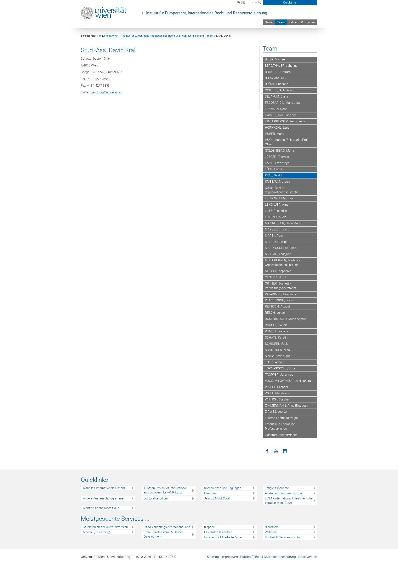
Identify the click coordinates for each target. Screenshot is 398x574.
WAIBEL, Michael (276, 387)
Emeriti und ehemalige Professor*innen (280, 426)
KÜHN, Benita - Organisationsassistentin (281, 190)
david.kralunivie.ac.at (106, 92)
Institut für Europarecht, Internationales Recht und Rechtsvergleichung (206, 13)
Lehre (293, 22)
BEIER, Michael (275, 59)
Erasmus (210, 493)
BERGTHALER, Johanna (281, 66)
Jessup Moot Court (217, 498)
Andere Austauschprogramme (103, 498)
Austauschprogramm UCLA (283, 493)
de (242, 2)
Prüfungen (308, 22)
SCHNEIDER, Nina (277, 350)
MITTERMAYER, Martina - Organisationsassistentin (282, 262)
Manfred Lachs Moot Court (101, 508)
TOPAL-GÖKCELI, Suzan (281, 368)
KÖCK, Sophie (274, 169)
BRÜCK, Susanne (276, 84)
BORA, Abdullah (275, 78)
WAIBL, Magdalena (277, 393)
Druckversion (307, 557)
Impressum (229, 557)
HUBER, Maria (274, 134)
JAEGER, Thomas (277, 157)
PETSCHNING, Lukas (279, 300)
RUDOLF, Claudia (276, 325)
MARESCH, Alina (276, 242)
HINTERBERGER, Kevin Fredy (285, 121)
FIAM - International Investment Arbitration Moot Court (288, 501)
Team (281, 22)
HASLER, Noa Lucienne (281, 115)
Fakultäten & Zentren (218, 532)
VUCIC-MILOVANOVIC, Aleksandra (288, 381)
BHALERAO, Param (278, 72)
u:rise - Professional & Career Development (163, 534)
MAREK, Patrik (274, 236)
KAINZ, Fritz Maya (277, 163)
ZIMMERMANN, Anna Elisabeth (286, 406)
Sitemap (213, 557)
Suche (253, 2)
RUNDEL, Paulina (276, 331)
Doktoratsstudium (156, 498)
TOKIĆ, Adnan (274, 362)
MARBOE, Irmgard (277, 229)
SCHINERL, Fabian (277, 344)
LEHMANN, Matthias (279, 198)
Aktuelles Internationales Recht (104, 488)
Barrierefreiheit (250, 557)
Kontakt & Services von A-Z (283, 537)
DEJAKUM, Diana (276, 96)
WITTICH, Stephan (277, 399)
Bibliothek (271, 527)
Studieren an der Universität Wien (105, 527)
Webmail (271, 532)
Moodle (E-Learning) (96, 532)
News (269, 22)
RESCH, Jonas (275, 313)
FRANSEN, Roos (276, 109)
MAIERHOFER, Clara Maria (283, 223)
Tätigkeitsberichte (277, 488)
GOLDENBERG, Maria (279, 150)
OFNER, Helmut (275, 277)
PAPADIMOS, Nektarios (280, 294)
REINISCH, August (277, 306)
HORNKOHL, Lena (277, 127)
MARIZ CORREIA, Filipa (280, 248)
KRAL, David (273, 175)
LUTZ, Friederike (276, 211)
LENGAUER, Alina (277, 204)
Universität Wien (109, 35)
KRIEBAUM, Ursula (277, 181)
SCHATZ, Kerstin (276, 337)
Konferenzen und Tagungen (222, 488)
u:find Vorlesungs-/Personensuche (167, 527)
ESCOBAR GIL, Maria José (283, 103)
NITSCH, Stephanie (278, 271)
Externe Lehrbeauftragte (281, 418)
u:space (209, 527)
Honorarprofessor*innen (281, 435)
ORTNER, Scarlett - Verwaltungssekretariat (280, 286)
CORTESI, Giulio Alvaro (280, 90)
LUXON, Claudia (275, 217)
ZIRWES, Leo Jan (276, 412)
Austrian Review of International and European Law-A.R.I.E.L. (165, 490)
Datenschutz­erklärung (280, 557)
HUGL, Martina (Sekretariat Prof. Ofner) (287, 142)
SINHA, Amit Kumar (278, 356)
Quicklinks (290, 2)
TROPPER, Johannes (279, 374)
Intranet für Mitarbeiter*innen (223, 537)
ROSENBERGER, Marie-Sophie (285, 319)
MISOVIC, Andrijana (278, 254)
